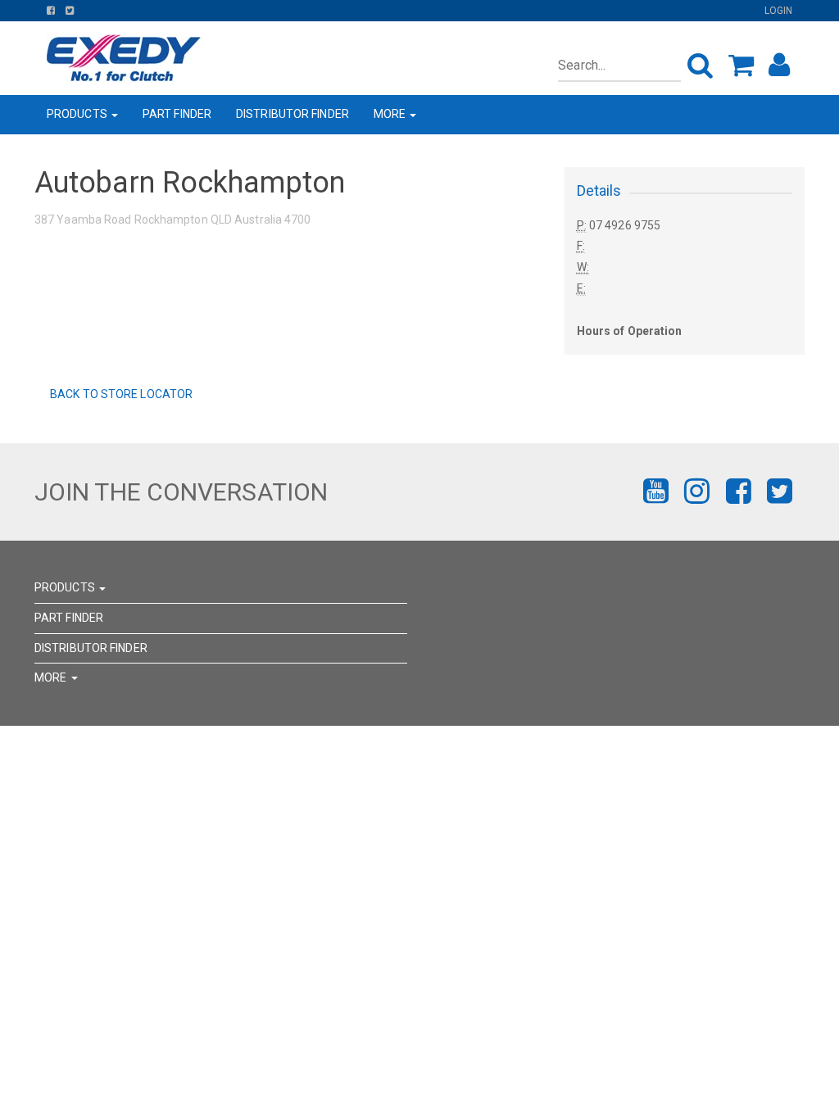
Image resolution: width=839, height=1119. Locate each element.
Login (778, 10)
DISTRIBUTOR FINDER (292, 113)
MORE (391, 113)
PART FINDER (177, 113)
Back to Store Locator (120, 394)
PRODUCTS (78, 113)
